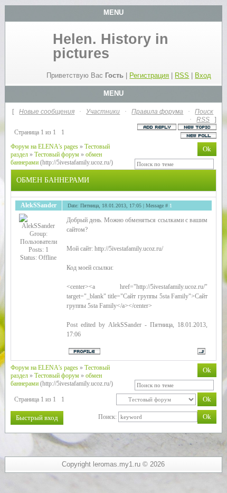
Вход (203, 75)
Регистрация (149, 75)
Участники (103, 111)
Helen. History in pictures (110, 46)
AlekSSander (38, 205)
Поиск (204, 111)
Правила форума (157, 111)
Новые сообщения (46, 111)
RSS (182, 75)
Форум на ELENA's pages (44, 146)
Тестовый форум (56, 154)
